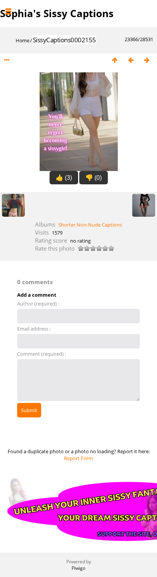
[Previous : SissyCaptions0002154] (131, 60)
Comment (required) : (41, 353)
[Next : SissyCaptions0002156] (147, 60)
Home (22, 40)
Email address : (34, 328)
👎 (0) (93, 177)
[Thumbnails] (115, 60)
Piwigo (78, 568)
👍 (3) (64, 177)
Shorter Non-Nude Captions (90, 224)
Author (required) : (38, 303)
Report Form (78, 458)
